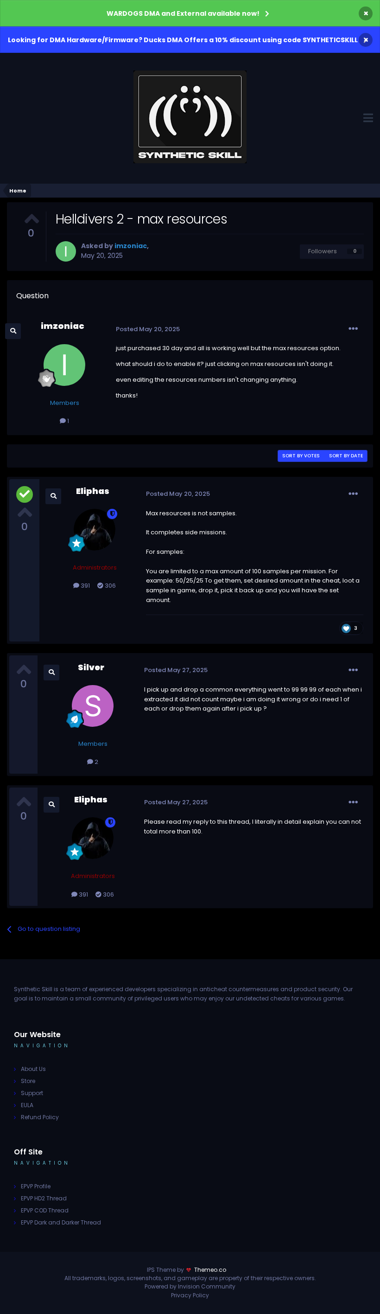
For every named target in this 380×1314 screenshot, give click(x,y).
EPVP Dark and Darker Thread (61, 1222)
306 (109, 585)
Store (28, 1081)
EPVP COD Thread (45, 1210)
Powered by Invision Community (190, 1286)
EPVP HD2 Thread (44, 1198)
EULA (27, 1105)
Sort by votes (301, 455)
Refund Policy (40, 1117)
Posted (148, 329)
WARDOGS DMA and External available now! (183, 13)
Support (32, 1093)
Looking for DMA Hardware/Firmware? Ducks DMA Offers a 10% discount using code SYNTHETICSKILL (183, 40)
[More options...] (353, 328)
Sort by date (346, 455)
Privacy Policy (190, 1295)
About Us (33, 1069)
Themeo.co (210, 1270)
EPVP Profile (36, 1186)
